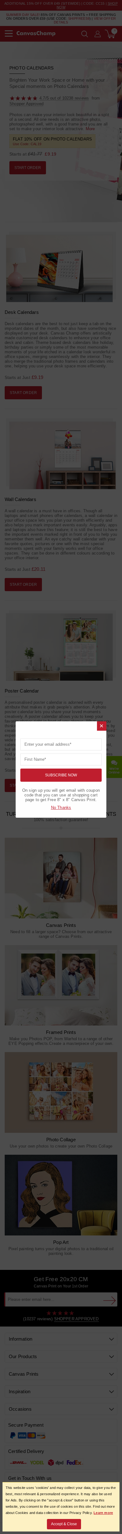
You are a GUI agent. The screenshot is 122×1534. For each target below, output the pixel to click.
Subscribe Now (61, 775)
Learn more (103, 1513)
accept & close (64, 1524)
